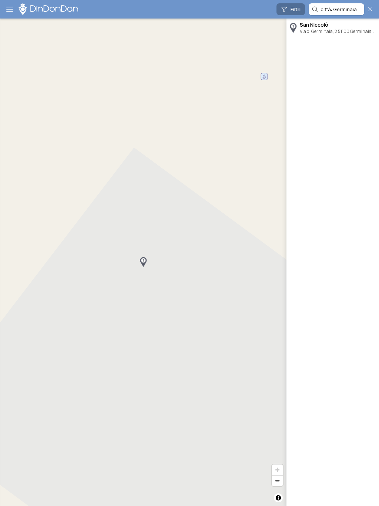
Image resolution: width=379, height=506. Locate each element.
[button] (143, 262)
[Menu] (10, 9)
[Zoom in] (277, 470)
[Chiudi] (370, 9)
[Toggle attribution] (278, 497)
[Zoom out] (277, 480)
